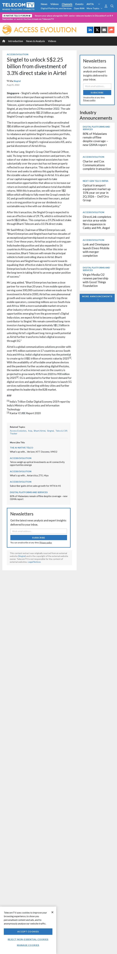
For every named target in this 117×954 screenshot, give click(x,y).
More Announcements (97, 296)
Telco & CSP (61, 430)
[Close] (52, 912)
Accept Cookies (28, 931)
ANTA (90, 4)
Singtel (17, 81)
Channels (67, 4)
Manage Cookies (28, 945)
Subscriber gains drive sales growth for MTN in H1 (35, 485)
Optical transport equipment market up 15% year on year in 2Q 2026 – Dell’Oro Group (96, 193)
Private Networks (95, 15)
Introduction (15, 41)
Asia (30, 430)
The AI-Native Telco (21, 447)
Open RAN (79, 8)
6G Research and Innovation (67, 15)
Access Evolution (12, 15)
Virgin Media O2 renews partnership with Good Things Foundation (95, 280)
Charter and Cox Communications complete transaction (97, 164)
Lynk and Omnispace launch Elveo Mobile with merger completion (96, 249)
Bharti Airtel (39, 430)
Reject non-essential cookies (28, 939)
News (44, 4)
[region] (28, 930)
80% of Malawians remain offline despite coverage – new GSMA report (95, 139)
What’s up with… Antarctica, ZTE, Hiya (29, 475)
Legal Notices (34, 562)
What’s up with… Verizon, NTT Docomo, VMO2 (33, 451)
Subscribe (38, 537)
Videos (54, 4)
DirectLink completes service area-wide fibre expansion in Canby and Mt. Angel (97, 222)
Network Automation (37, 15)
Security (7, 20)
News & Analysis (35, 41)
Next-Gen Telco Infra (95, 181)
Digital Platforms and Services (56, 8)
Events (79, 4)
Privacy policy (46, 542)
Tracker (13, 433)
